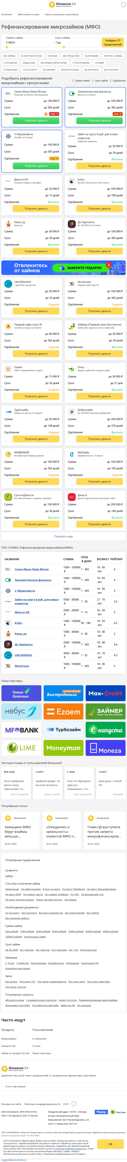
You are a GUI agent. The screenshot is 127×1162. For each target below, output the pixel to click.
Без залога (11, 981)
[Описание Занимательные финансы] (71, 120)
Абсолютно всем (14, 1000)
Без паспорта (29, 912)
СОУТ (66, 1104)
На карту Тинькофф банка (101, 889)
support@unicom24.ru (13, 1160)
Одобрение (119, 80)
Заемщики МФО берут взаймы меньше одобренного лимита (18, 832)
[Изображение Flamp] (101, 1118)
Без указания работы (17, 918)
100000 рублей (13, 936)
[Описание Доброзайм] (71, 439)
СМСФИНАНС (23, 655)
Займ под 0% (68, 1005)
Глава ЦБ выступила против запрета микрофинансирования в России (104, 832)
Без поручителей (75, 912)
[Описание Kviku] (71, 208)
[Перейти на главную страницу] (62, 4)
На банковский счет (92, 894)
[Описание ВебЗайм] (71, 481)
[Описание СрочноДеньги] (8, 524)
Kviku (18, 623)
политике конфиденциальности (71, 1148)
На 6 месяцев (59, 949)
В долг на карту (51, 889)
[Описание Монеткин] (71, 311)
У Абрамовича (25, 591)
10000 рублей (76, 931)
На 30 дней (11, 949)
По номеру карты (33, 894)
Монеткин (22, 666)
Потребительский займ (45, 1005)
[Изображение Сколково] (118, 1118)
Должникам (72, 963)
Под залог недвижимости (52, 981)
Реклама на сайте (11, 1104)
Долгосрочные (88, 949)
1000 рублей (27, 931)
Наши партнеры (41, 1053)
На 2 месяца (27, 949)
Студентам (23, 963)
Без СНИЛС (92, 912)
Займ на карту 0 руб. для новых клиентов (37, 601)
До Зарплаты (24, 644)
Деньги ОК (22, 612)
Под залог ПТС (27, 981)
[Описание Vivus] (71, 396)
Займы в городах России (15, 1053)
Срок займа (101, 80)
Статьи (36, 1045)
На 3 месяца (43, 949)
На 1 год (73, 949)
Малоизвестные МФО (17, 1005)
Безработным (56, 963)
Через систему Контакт (49, 899)
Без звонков (84, 1005)
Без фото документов (51, 912)
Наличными (12, 889)
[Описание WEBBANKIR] (8, 481)
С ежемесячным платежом (41, 1000)
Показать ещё (63, 536)
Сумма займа (82, 80)
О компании (39, 1038)
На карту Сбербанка (73, 889)
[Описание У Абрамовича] (8, 166)
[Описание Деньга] (71, 524)
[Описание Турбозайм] (8, 439)
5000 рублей (59, 931)
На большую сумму (35, 936)
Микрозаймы (8, 1038)
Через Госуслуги (68, 1000)
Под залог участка (15, 986)
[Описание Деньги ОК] (8, 208)
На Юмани (70, 899)
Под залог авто (76, 981)
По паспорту (12, 912)
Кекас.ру (21, 634)
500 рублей (11, 931)
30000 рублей (93, 931)
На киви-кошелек (31, 889)
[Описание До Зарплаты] (71, 251)
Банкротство (8, 1045)
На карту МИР (13, 894)
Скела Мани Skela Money (32, 569)
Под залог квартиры (98, 981)
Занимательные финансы (33, 580)
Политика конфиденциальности (42, 1104)
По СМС (74, 894)
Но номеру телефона (56, 894)
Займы (9, 875)
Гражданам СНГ (90, 963)
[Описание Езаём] (8, 396)
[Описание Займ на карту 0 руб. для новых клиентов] (71, 166)
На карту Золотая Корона (19, 899)
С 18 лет (10, 963)
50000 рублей (110, 931)
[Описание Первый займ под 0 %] (8, 353)
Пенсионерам (38, 963)
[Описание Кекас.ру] (8, 251)
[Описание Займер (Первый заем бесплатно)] (71, 353)
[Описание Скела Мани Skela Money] (8, 120)
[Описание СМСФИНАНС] (8, 311)
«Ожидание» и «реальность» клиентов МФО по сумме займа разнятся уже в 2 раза (61, 832)
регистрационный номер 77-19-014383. (20, 1135)
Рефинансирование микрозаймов (98, 1000)
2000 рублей (43, 931)
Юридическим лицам (17, 968)
